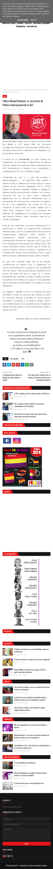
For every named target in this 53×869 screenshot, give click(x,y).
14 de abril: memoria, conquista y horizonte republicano (32, 659)
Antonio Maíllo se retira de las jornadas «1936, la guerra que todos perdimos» (30, 671)
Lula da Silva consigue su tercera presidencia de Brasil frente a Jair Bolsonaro (32, 688)
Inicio (4, 90)
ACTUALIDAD (14, 359)
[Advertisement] (26, 59)
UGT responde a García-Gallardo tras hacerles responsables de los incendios (29, 405)
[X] (26, 441)
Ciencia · (21, 23)
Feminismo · (21, 26)
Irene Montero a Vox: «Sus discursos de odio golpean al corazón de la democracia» (32, 746)
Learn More (22, 20)
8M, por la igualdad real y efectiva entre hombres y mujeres (30, 726)
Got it (34, 20)
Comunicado (24, 159)
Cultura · (29, 23)
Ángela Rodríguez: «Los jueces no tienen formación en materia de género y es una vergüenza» (31, 736)
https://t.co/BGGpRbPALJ (26, 341)
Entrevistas (32, 26)
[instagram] (17, 441)
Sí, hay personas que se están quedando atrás (29, 783)
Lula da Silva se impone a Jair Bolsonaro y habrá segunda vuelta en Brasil (29, 708)
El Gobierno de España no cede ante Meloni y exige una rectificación (31, 650)
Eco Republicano (10, 109)
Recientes (7, 643)
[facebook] (7, 441)
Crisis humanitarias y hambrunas (25, 762)
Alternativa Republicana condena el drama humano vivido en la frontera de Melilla (30, 774)
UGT (9, 90)
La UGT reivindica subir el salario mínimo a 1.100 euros (31, 393)
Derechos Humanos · (42, 23)
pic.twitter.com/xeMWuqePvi (26, 345)
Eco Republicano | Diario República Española (33, 865)
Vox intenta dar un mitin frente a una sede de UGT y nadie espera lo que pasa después (30, 415)
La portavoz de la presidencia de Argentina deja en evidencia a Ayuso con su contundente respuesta (30, 698)
